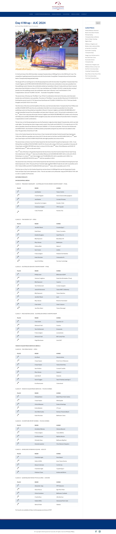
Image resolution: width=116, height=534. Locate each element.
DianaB (18, 26)
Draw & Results (56, 14)
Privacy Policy (70, 531)
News (30, 26)
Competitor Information (42, 14)
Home (31, 14)
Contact (84, 14)
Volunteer (66, 14)
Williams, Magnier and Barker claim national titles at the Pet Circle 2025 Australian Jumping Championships (92, 48)
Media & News (75, 14)
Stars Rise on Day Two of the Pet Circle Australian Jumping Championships (93, 76)
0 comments (35, 26)
